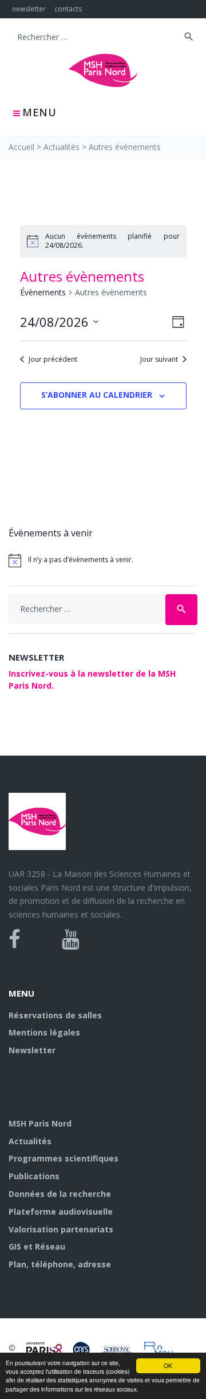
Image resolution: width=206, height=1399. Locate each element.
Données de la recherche (60, 1193)
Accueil (21, 146)
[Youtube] (71, 939)
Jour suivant (159, 359)
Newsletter (32, 1050)
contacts (68, 9)
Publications (34, 1176)
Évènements (43, 292)
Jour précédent (53, 359)
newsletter (29, 9)
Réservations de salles (55, 1015)
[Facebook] (15, 939)
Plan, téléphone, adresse (60, 1264)
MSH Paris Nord (40, 1123)
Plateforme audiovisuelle (61, 1211)
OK (168, 1365)
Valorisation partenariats (61, 1229)
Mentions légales (44, 1032)
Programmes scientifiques (63, 1158)
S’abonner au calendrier (96, 394)
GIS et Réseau (37, 1246)
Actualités (61, 146)
